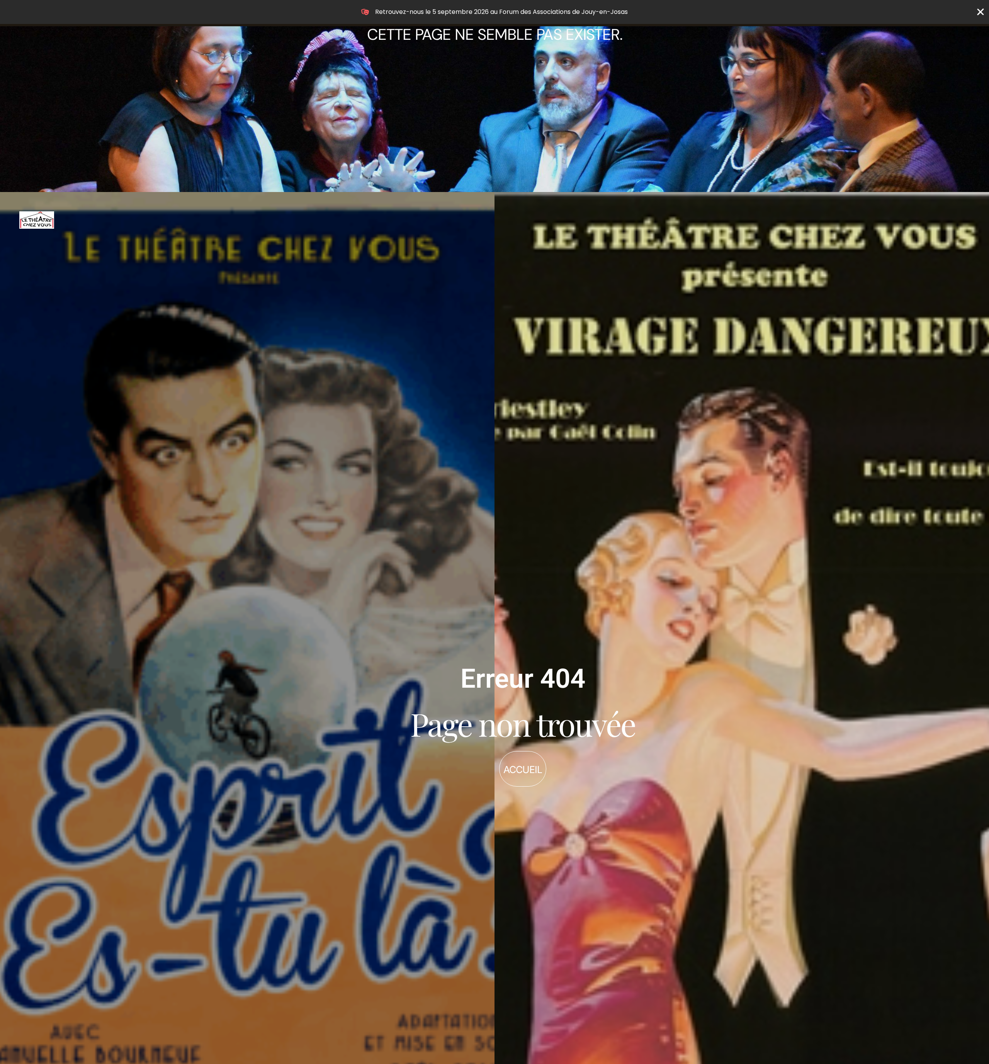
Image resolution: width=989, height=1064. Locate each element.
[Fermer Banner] (980, 12)
